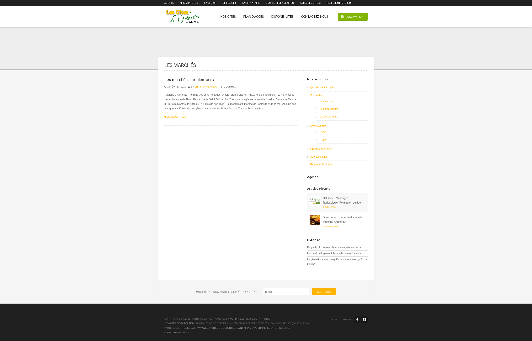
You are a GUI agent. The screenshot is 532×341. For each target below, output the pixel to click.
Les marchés (327, 101)
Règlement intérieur (339, 3)
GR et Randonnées (321, 149)
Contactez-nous (314, 17)
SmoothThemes (260, 319)
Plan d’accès (253, 17)
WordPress (237, 319)
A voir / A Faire (251, 3)
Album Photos (189, 3)
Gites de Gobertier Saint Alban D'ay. (234, 328)
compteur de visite (176, 332)
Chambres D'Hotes (269, 328)
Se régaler (229, 3)
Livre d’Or (210, 3)
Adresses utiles (310, 3)
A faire (323, 139)
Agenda (169, 3)
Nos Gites (228, 17)
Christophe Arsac (206, 86)
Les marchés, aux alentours (189, 79)
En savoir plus (176, 116)
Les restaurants (328, 116)
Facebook (357, 319)
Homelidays (189, 328)
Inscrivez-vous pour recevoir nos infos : (228, 291)
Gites (286, 328)
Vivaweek (203, 328)
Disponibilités (282, 17)
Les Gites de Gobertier (179, 323)
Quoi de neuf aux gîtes (280, 3)
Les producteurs (329, 108)
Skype (364, 319)
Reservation (354, 16)
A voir (323, 132)
